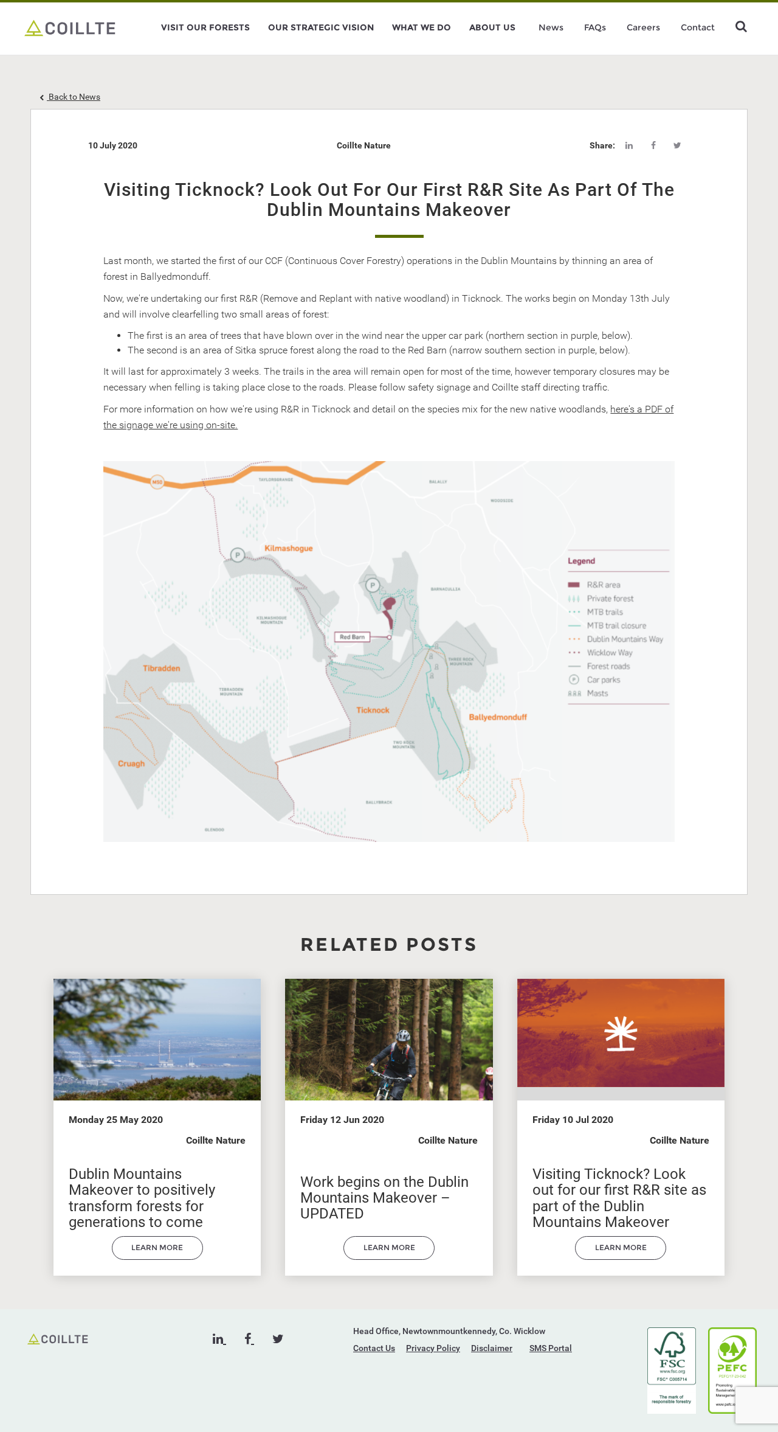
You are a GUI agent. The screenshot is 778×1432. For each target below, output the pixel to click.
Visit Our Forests (205, 27)
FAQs (595, 27)
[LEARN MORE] (157, 1257)
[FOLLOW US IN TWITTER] (278, 1339)
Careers (643, 27)
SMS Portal (550, 1348)
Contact (698, 27)
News (551, 27)
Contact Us (374, 1348)
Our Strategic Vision (321, 27)
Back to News (73, 97)
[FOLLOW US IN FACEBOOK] (249, 1339)
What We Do (421, 27)
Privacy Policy (433, 1348)
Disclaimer (491, 1348)
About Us (492, 27)
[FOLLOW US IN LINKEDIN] (219, 1339)
